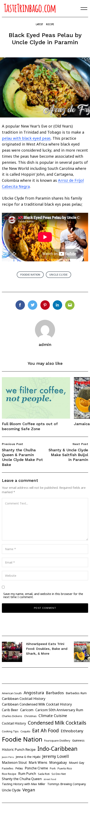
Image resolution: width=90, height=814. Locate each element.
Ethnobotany (72, 730)
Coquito (25, 731)
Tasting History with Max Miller (23, 784)
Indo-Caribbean (57, 748)
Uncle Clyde (58, 274)
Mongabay (58, 762)
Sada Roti (44, 774)
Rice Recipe (9, 774)
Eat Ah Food (45, 730)
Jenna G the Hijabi (28, 757)
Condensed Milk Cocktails (57, 722)
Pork (53, 768)
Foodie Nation (30, 274)
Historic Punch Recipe (19, 749)
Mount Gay (76, 763)
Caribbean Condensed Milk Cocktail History (37, 704)
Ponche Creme (36, 768)
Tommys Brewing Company (66, 784)
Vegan (28, 790)
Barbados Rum (76, 693)
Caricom (26, 709)
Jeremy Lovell (55, 756)
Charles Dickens (12, 716)
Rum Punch (27, 773)
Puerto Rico (65, 768)
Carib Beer (10, 710)
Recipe (50, 24)
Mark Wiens (38, 762)
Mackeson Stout (14, 762)
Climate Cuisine (53, 715)
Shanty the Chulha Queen (22, 779)
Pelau (19, 768)
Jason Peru (8, 757)
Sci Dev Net (58, 774)
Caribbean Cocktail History (23, 698)
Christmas (30, 716)
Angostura (34, 692)
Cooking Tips (10, 731)
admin (45, 344)
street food (50, 779)
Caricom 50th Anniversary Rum (59, 710)
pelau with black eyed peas (26, 138)
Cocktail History (14, 723)
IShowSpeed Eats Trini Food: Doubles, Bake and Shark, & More (46, 648)
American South (12, 693)
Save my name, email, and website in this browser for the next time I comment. (43, 595)
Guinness (78, 740)
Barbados (55, 692)
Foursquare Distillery (57, 740)
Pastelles (7, 768)
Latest (39, 24)
